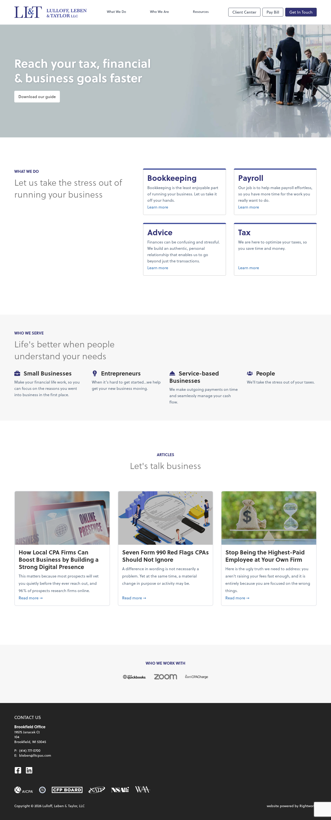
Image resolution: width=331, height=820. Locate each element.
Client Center (244, 12)
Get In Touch (301, 12)
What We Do (116, 11)
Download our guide (37, 96)
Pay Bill (273, 12)
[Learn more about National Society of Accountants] (120, 790)
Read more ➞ (62, 598)
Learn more (176, 207)
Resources (201, 11)
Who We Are (159, 11)
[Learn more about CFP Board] (67, 790)
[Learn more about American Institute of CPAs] (23, 790)
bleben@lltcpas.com (35, 755)
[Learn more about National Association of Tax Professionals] (96, 790)
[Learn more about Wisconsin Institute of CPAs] (42, 790)
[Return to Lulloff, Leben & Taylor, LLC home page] (50, 12)
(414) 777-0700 (29, 750)
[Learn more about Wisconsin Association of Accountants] (142, 790)
